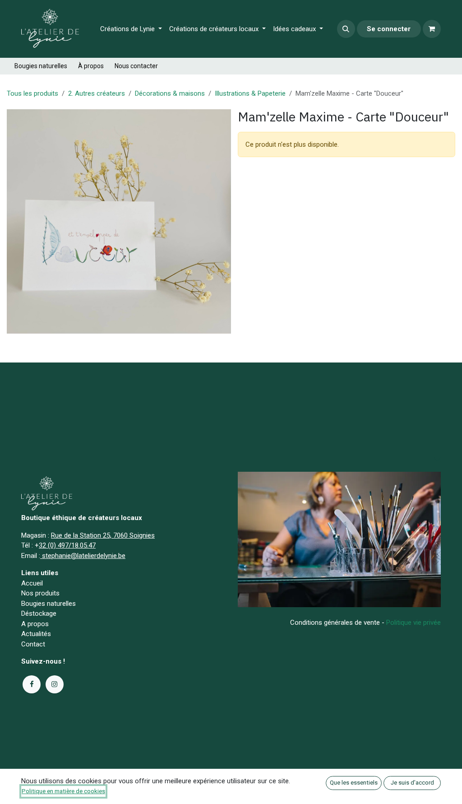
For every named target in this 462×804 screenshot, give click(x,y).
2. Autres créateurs (96, 93)
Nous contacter (136, 66)
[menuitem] (131, 29)
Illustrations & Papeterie (250, 93)
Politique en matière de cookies (63, 791)
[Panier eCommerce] (432, 29)
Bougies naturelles (40, 66)
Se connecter (389, 29)
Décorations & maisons (170, 93)
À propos (91, 66)
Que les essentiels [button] (354, 782)
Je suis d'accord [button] (412, 782)
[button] (346, 29)
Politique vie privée (413, 622)
